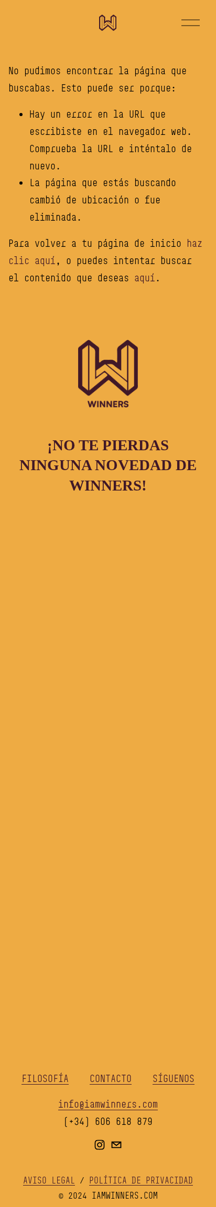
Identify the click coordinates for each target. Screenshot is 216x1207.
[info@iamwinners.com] (116, 1145)
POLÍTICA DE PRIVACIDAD (141, 1180)
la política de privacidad (120, 816)
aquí (144, 277)
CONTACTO (111, 1078)
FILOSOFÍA (45, 1078)
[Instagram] (99, 1145)
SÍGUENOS (174, 1078)
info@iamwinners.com (108, 1104)
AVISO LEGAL (49, 1180)
